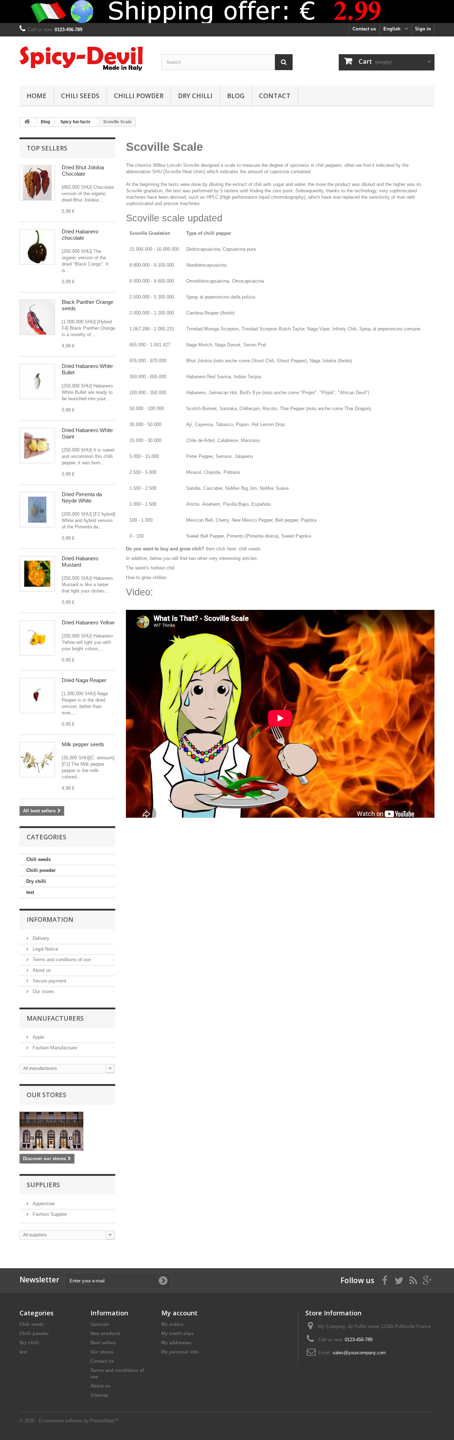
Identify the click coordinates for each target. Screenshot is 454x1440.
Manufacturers (55, 1018)
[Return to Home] (27, 122)
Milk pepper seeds (83, 744)
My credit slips (177, 1333)
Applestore (43, 1203)
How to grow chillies (146, 577)
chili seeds (250, 548)
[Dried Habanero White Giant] (37, 445)
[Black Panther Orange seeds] (37, 317)
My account (179, 1313)
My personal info (179, 1352)
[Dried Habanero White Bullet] (37, 381)
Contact (274, 95)
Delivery (40, 938)
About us (41, 970)
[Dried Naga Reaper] (37, 695)
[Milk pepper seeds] (37, 759)
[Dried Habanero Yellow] (37, 638)
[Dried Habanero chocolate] (37, 247)
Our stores (42, 991)
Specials (99, 1324)
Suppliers (43, 1184)
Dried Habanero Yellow (88, 622)
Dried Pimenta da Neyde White (82, 497)
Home (36, 95)
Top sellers (47, 148)
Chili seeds (80, 95)
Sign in (423, 29)
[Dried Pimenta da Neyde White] (37, 509)
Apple (37, 1037)
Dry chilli (195, 95)
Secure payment (48, 980)
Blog (235, 95)
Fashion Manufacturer (54, 1047)
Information (50, 919)
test (30, 892)
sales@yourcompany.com (359, 1352)
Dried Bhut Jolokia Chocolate (83, 170)
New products (105, 1333)
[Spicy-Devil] (85, 59)
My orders (172, 1324)
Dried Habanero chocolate (80, 234)
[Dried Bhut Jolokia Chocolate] (37, 182)
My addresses (176, 1342)
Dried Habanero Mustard (80, 561)
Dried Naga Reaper (84, 680)
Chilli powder (139, 95)
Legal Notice (44, 949)
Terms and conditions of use (61, 959)
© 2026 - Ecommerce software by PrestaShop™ (69, 1420)
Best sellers (103, 1342)
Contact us (364, 29)
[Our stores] (67, 1131)
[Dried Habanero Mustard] (37, 573)
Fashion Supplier (49, 1214)
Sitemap (99, 1395)
